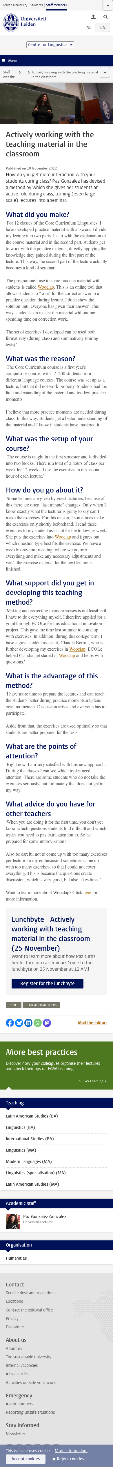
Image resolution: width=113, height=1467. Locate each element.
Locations (14, 1301)
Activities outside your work (31, 1382)
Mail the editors (92, 1022)
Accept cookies (26, 1459)
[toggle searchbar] (105, 16)
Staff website (9, 74)
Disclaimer (15, 1327)
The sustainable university (28, 1357)
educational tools (41, 1005)
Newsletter (15, 1434)
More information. (71, 1451)
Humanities (16, 1258)
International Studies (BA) (30, 1139)
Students (36, 5)
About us (14, 1348)
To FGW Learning (90, 1081)
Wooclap (46, 287)
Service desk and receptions (30, 1293)
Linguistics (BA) (20, 1127)
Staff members (56, 5)
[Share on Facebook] (10, 1023)
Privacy (12, 1318)
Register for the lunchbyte (47, 983)
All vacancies (17, 1374)
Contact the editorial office (29, 1310)
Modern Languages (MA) (29, 1161)
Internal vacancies (22, 1365)
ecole (14, 1005)
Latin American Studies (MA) (32, 1184)
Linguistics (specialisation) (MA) (36, 1173)
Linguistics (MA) (21, 1150)
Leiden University (15, 5)
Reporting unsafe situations (30, 1412)
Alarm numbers (19, 1404)
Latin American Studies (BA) (32, 1116)
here (87, 892)
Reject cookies (70, 1459)
